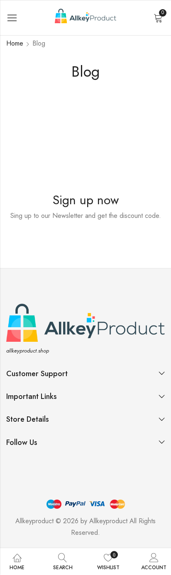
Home (14, 43)
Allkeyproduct (108, 521)
